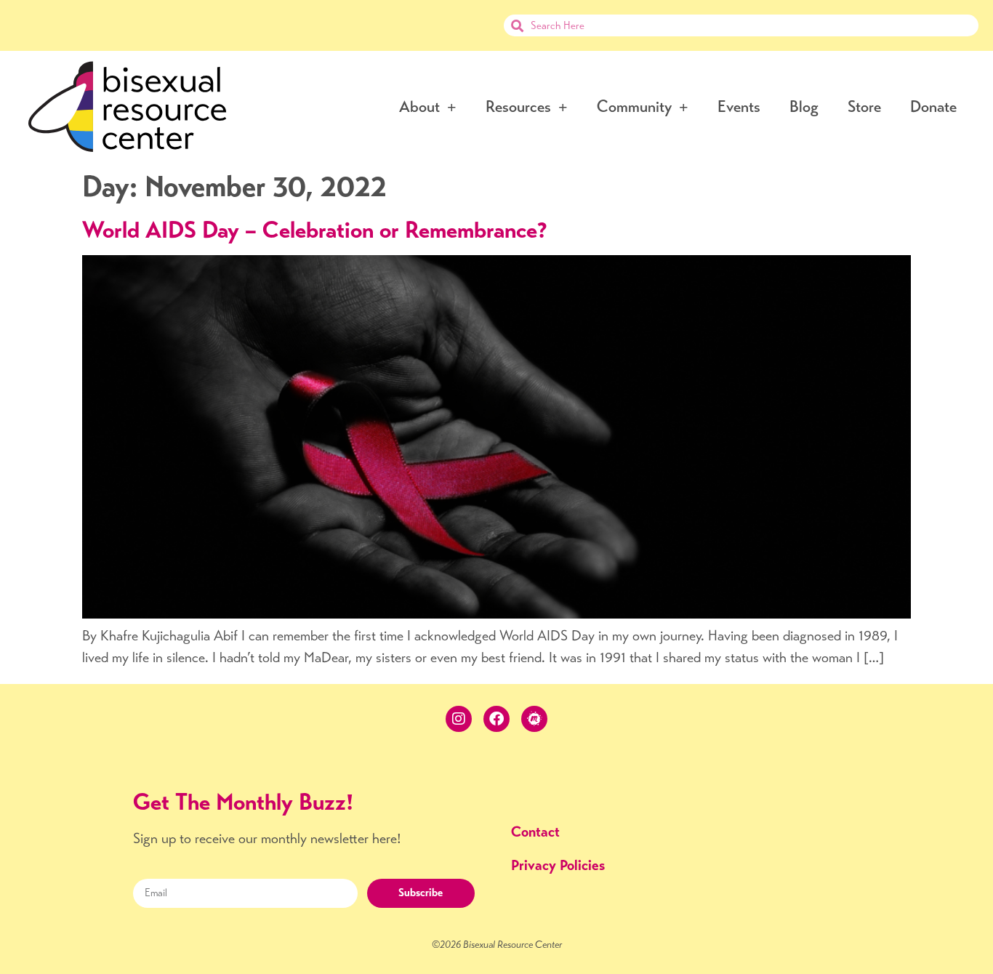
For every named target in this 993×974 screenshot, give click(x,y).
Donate (933, 106)
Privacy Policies (558, 865)
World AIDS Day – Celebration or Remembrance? (314, 229)
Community (634, 106)
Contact (535, 832)
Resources (518, 106)
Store (864, 106)
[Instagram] (459, 719)
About (419, 106)
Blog (804, 106)
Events (738, 106)
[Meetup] (534, 719)
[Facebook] (496, 719)
